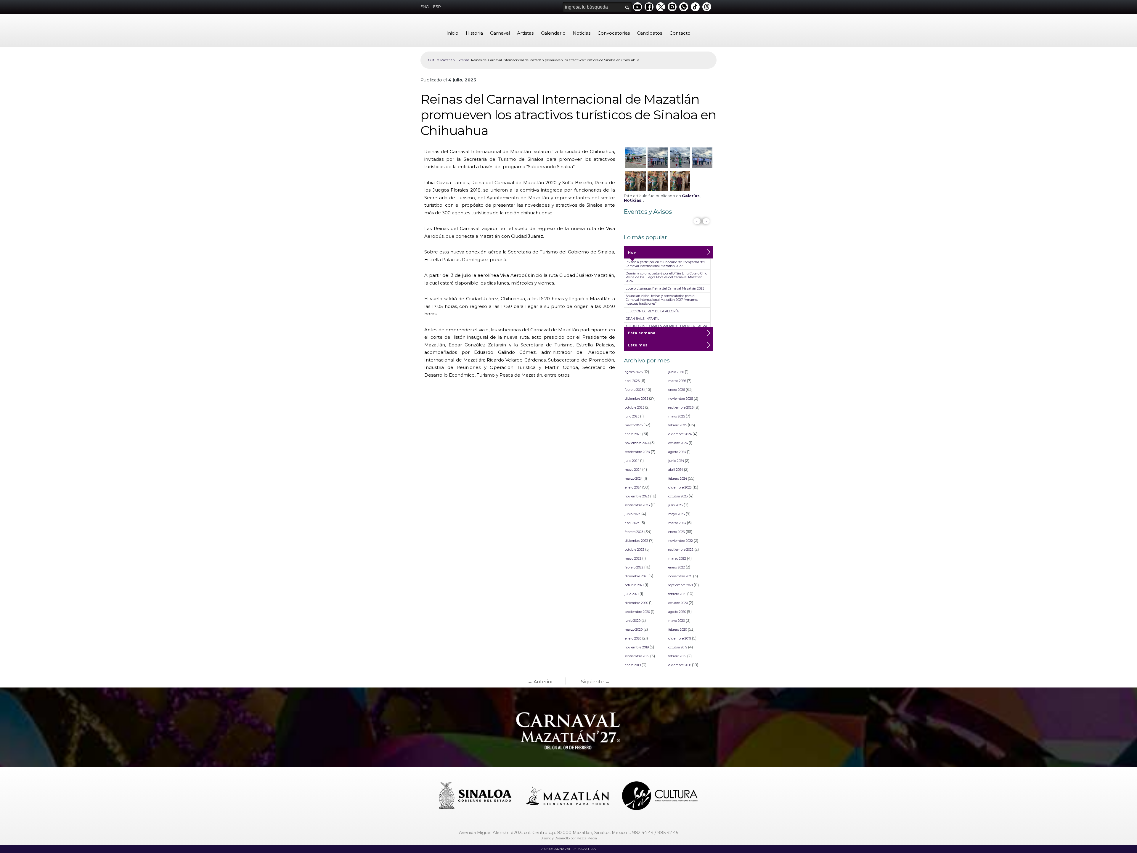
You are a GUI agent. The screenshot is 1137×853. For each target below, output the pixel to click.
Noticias (581, 33)
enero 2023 (676, 532)
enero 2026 (676, 390)
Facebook (649, 6)
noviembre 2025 (680, 399)
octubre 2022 (634, 550)
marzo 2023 (677, 523)
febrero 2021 (677, 594)
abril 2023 (632, 523)
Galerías (691, 196)
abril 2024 (675, 470)
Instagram (672, 6)
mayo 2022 (633, 558)
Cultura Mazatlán (441, 60)
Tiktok (695, 6)
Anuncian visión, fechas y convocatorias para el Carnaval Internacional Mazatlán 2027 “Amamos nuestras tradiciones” (662, 300)
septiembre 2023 (637, 505)
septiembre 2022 (680, 550)
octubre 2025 (634, 407)
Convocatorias (614, 33)
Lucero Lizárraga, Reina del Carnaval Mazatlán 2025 (665, 288)
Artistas (525, 33)
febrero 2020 (677, 630)
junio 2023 (632, 514)
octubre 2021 (634, 585)
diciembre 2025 (636, 399)
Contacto (679, 33)
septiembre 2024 (637, 452)
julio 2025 (632, 416)
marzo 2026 (677, 381)
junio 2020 (632, 621)
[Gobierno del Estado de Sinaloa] (476, 796)
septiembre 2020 (637, 612)
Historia (474, 33)
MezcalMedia (586, 838)
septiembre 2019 (637, 656)
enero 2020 (633, 638)
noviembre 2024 (637, 443)
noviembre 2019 (637, 647)
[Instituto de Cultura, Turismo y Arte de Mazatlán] (660, 796)
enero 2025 (633, 434)
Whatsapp (683, 6)
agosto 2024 (677, 452)
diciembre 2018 (679, 665)
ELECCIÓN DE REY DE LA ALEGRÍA (652, 311)
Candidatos (649, 33)
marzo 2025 (634, 425)
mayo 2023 (676, 514)
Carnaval (500, 33)
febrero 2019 (677, 656)
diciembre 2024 (680, 434)
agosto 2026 (634, 372)
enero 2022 (676, 567)
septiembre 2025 (680, 407)
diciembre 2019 (679, 638)
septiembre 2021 (680, 585)
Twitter (660, 6)
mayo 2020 (676, 621)
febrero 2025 (677, 425)
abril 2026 (632, 381)
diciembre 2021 (636, 576)
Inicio (452, 33)
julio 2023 (675, 505)
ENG (424, 6)
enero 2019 (633, 665)
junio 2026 (676, 372)
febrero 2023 (634, 532)
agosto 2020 (677, 612)
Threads (706, 6)
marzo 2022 (677, 558)
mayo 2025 (676, 416)
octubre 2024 (678, 443)
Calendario (553, 33)
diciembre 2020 (636, 603)
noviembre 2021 (680, 576)
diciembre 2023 (680, 487)
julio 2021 (632, 594)
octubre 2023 (678, 496)
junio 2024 (676, 461)
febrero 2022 (634, 567)
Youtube (637, 6)
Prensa (463, 60)
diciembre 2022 (636, 541)
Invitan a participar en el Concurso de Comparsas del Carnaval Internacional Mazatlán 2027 (665, 264)
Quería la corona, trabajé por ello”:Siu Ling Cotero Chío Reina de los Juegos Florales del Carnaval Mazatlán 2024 (666, 277)
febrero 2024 (677, 479)
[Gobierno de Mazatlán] (568, 796)
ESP (437, 6)
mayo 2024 (633, 470)
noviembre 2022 (680, 541)
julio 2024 (632, 461)
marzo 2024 (634, 479)
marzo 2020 (634, 630)
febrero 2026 (634, 390)
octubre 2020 (678, 603)
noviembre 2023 (637, 496)
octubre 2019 (677, 647)
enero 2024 (633, 487)
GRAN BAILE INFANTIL (642, 319)
